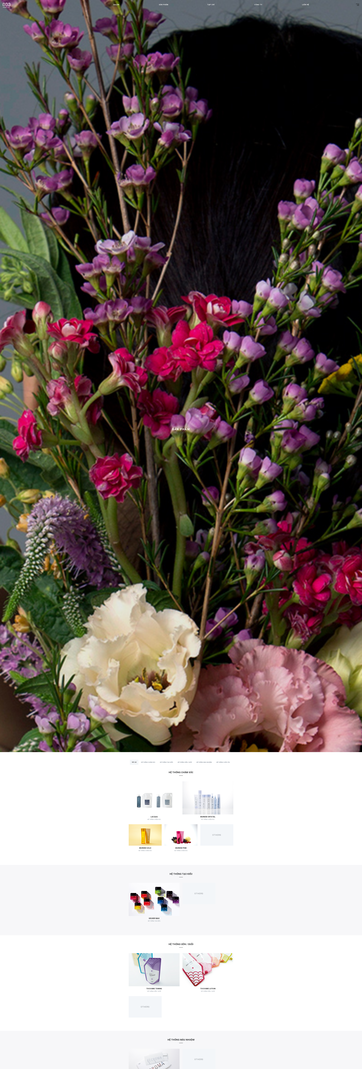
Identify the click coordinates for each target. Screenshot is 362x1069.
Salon (116, 5)
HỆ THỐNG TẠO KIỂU (166, 762)
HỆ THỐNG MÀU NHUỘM (204, 762)
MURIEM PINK (181, 848)
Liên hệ (305, 5)
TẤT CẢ (134, 762)
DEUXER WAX (154, 918)
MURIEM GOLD (145, 848)
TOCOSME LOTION (208, 989)
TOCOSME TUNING (154, 989)
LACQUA (154, 817)
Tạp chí (211, 5)
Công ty (258, 5)
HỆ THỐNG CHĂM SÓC (148, 762)
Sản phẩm (163, 5)
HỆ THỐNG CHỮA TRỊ (223, 762)
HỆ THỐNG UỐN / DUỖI (185, 762)
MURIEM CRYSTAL (207, 817)
